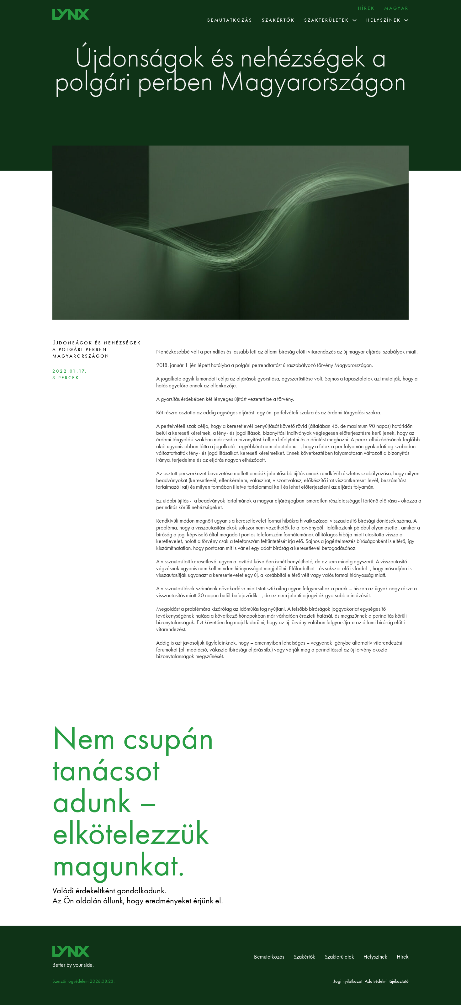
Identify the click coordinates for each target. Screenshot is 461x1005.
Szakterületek (326, 20)
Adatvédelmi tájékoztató (387, 981)
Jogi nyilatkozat (348, 981)
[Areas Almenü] (354, 20)
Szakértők (278, 20)
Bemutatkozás (229, 20)
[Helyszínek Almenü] (406, 20)
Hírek (366, 8)
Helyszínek (383, 20)
